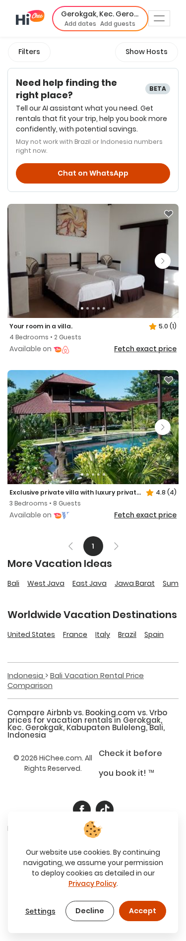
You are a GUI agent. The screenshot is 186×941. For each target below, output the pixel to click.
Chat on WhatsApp (93, 173)
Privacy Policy (92, 883)
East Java (89, 583)
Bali (13, 583)
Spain (154, 634)
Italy (102, 634)
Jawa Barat (135, 583)
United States (31, 634)
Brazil (127, 634)
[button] (100, 18)
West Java (45, 583)
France (75, 634)
